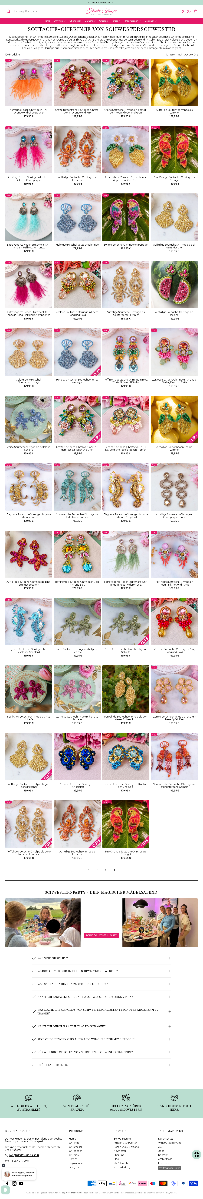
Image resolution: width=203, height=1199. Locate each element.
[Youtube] (21, 1183)
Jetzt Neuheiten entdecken (100, 2)
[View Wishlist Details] (182, 11)
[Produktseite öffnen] (174, 82)
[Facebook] (7, 1183)
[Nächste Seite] (114, 869)
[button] (26, 11)
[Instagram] (14, 1183)
